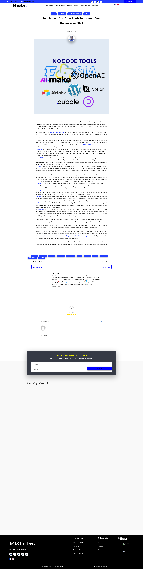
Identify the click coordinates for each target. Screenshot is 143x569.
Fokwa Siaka (72, 29)
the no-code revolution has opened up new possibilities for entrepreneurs (68, 236)
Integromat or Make (44, 190)
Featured (62, 13)
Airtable (40, 175)
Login (100, 321)
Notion (40, 209)
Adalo (39, 183)
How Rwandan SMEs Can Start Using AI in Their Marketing (51, 441)
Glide (39, 196)
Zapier (39, 166)
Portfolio (76, 5)
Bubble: (39, 149)
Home (46, 5)
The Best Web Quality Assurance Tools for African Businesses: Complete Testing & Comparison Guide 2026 (68, 523)
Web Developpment (51, 462)
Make (79, 256)
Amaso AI (51, 5)
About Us (87, 5)
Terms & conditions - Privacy (99, 566)
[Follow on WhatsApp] (98, 2)
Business (60, 256)
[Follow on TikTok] (101, 2)
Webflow (40, 158)
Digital (35, 389)
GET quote (129, 1)
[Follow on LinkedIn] (92, 2)
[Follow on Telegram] (22, 554)
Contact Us (95, 5)
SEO (36, 462)
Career (100, 550)
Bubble (52, 256)
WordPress (32, 257)
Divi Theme (87, 145)
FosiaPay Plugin (60, 5)
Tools (86, 13)
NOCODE (87, 256)
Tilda (39, 203)
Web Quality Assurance (65, 462)
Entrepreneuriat (33, 450)
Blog (82, 5)
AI (29, 389)
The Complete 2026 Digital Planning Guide (44, 453)
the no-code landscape (57, 132)
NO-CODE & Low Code (75, 13)
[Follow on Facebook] (95, 2)
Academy (69, 5)
